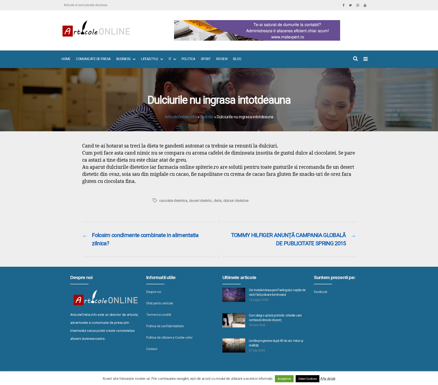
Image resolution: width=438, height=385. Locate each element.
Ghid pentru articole (159, 303)
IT (170, 59)
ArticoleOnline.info (181, 116)
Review (221, 59)
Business (123, 59)
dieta (218, 200)
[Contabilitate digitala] (269, 30)
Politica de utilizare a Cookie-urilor (169, 337)
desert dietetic (200, 200)
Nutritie (206, 116)
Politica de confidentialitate (165, 326)
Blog (237, 59)
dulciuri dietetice (236, 200)
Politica (188, 59)
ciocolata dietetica (173, 200)
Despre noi (153, 292)
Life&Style (149, 59)
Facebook (320, 292)
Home (66, 59)
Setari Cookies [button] (307, 378)
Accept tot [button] (284, 378)
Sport (206, 59)
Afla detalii (327, 379)
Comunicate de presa (93, 59)
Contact (151, 349)
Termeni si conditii (158, 314)
